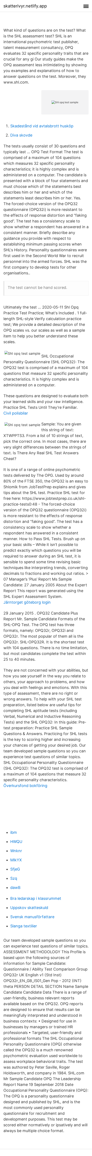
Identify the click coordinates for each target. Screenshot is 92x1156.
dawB (15, 887)
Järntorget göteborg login (27, 602)
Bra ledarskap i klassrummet (35, 898)
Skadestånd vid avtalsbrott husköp (41, 126)
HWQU (16, 841)
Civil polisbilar (15, 413)
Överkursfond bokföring (25, 785)
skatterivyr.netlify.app (25, 6)
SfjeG (15, 869)
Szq (13, 878)
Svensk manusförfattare (32, 917)
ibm (13, 832)
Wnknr (16, 851)
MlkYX (16, 860)
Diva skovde (21, 135)
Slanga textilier (23, 926)
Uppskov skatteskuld (29, 907)
